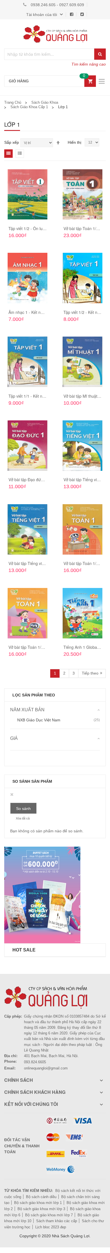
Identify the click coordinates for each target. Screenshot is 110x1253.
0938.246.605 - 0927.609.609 (57, 5)
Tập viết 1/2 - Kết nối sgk (85, 312)
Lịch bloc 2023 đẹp (50, 1227)
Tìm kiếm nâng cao (88, 64)
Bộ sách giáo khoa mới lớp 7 (49, 1215)
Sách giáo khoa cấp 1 (29, 107)
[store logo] (55, 33)
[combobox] (49, 54)
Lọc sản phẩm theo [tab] (33, 695)
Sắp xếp (11, 142)
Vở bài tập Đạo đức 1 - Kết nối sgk (39, 479)
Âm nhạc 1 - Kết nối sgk (29, 312)
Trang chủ (12, 102)
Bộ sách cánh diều (41, 1197)
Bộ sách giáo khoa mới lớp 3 (41, 1209)
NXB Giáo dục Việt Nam (38, 720)
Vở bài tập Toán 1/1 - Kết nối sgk (37, 647)
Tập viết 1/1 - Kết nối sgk (30, 396)
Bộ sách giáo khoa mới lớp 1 (38, 1203)
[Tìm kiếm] (100, 54)
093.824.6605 (35, 1062)
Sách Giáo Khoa (44, 102)
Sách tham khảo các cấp (56, 1221)
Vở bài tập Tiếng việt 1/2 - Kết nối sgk (41, 563)
